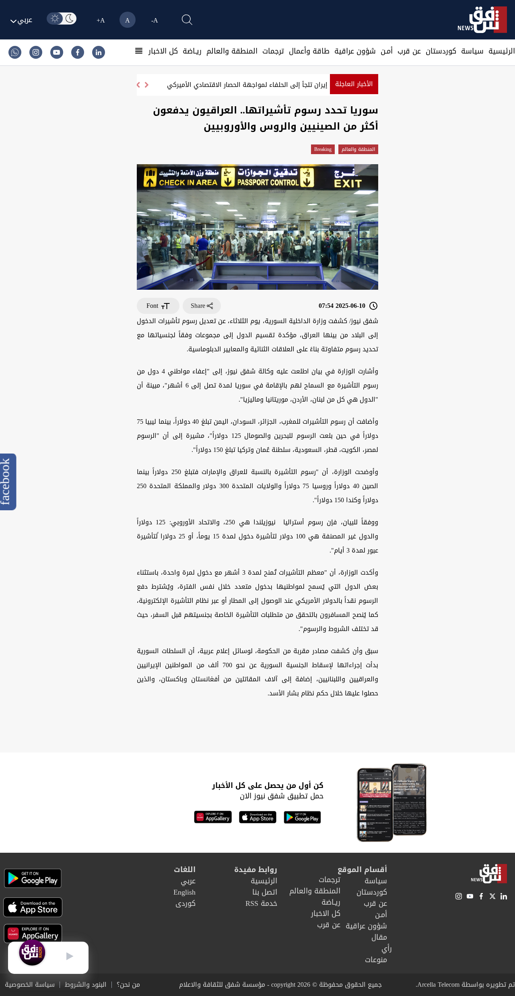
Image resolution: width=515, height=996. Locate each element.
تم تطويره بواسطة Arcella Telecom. (465, 984)
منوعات (376, 960)
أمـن (387, 51)
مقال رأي (381, 942)
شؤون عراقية (355, 51)
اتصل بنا (264, 892)
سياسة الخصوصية (30, 985)
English (184, 892)
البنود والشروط (86, 985)
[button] (137, 85)
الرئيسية (501, 51)
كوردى (185, 903)
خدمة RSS (261, 903)
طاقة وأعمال (309, 51)
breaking (323, 149)
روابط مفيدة (255, 869)
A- (154, 20)
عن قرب (409, 51)
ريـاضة (192, 51)
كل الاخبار (163, 51)
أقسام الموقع (362, 869)
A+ (101, 20)
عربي (188, 881)
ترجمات (273, 51)
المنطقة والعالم (232, 51)
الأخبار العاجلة (354, 84)
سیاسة (472, 51)
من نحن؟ (128, 985)
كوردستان (441, 51)
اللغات (185, 869)
